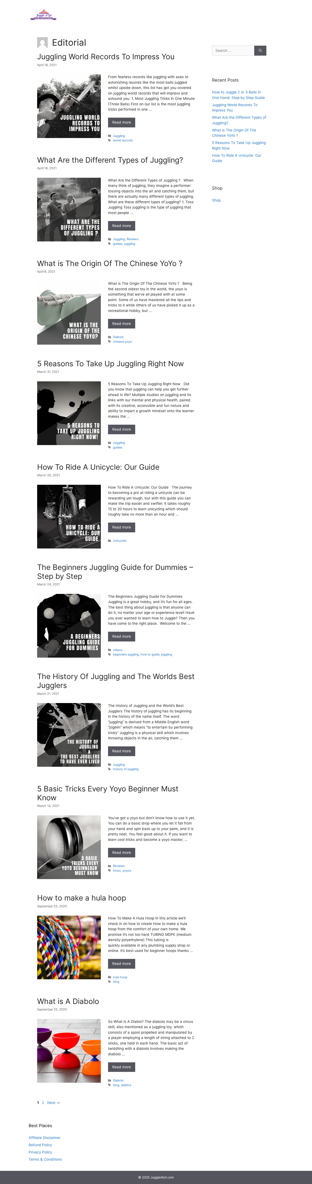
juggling (129, 243)
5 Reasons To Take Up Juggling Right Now (110, 363)
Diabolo (118, 337)
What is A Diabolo (68, 1001)
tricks (117, 870)
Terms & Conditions (45, 1159)
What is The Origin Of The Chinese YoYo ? (110, 263)
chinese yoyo (122, 341)
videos (117, 650)
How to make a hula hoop (81, 897)
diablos (126, 1085)
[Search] (260, 51)
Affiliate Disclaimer (44, 1138)
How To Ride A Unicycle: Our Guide (98, 466)
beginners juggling (126, 654)
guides (117, 243)
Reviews (133, 239)
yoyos (126, 870)
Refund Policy (40, 1145)
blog (116, 981)
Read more (121, 122)
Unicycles (120, 540)
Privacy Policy (40, 1152)
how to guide (150, 654)
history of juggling (126, 769)
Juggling (119, 136)
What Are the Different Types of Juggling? (110, 159)
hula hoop (120, 977)
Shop (216, 200)
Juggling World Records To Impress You (105, 56)
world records (123, 140)
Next (53, 1103)
